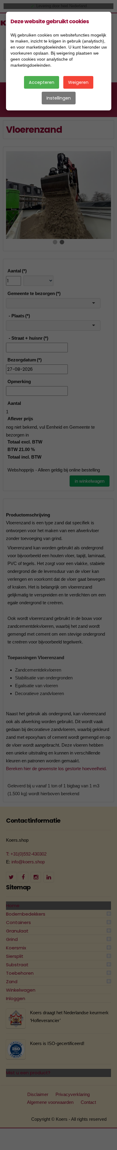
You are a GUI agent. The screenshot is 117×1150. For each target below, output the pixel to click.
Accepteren (41, 82)
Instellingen (58, 98)
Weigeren (78, 82)
